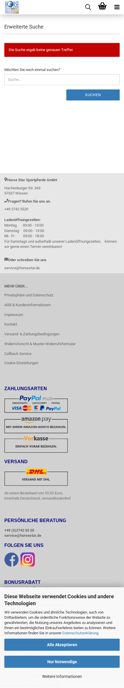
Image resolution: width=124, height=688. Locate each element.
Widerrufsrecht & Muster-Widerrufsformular (40, 344)
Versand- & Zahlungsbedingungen (31, 334)
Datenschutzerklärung (80, 633)
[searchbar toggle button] (88, 7)
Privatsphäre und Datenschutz (28, 295)
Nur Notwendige (62, 661)
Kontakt (10, 324)
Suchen (93, 95)
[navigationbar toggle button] (117, 7)
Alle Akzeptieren (62, 644)
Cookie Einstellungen (21, 363)
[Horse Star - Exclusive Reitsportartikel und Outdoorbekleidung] (10, 7)
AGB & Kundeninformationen (27, 305)
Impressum (13, 315)
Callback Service (17, 354)
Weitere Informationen (62, 676)
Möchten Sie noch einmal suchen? (32, 70)
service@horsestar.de (22, 535)
